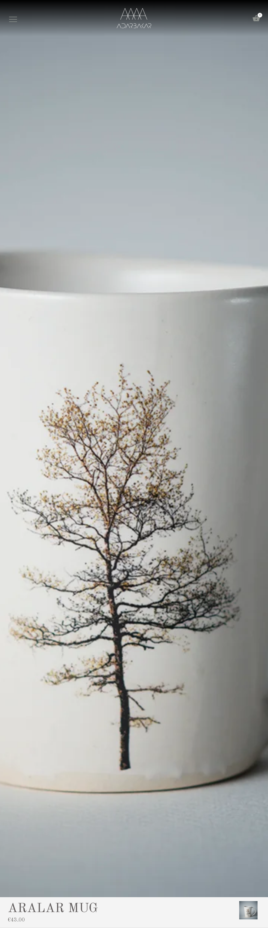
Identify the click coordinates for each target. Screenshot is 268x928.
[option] (248, 910)
